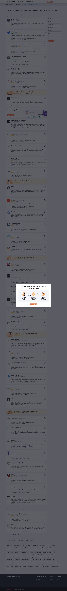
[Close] (49, 285)
